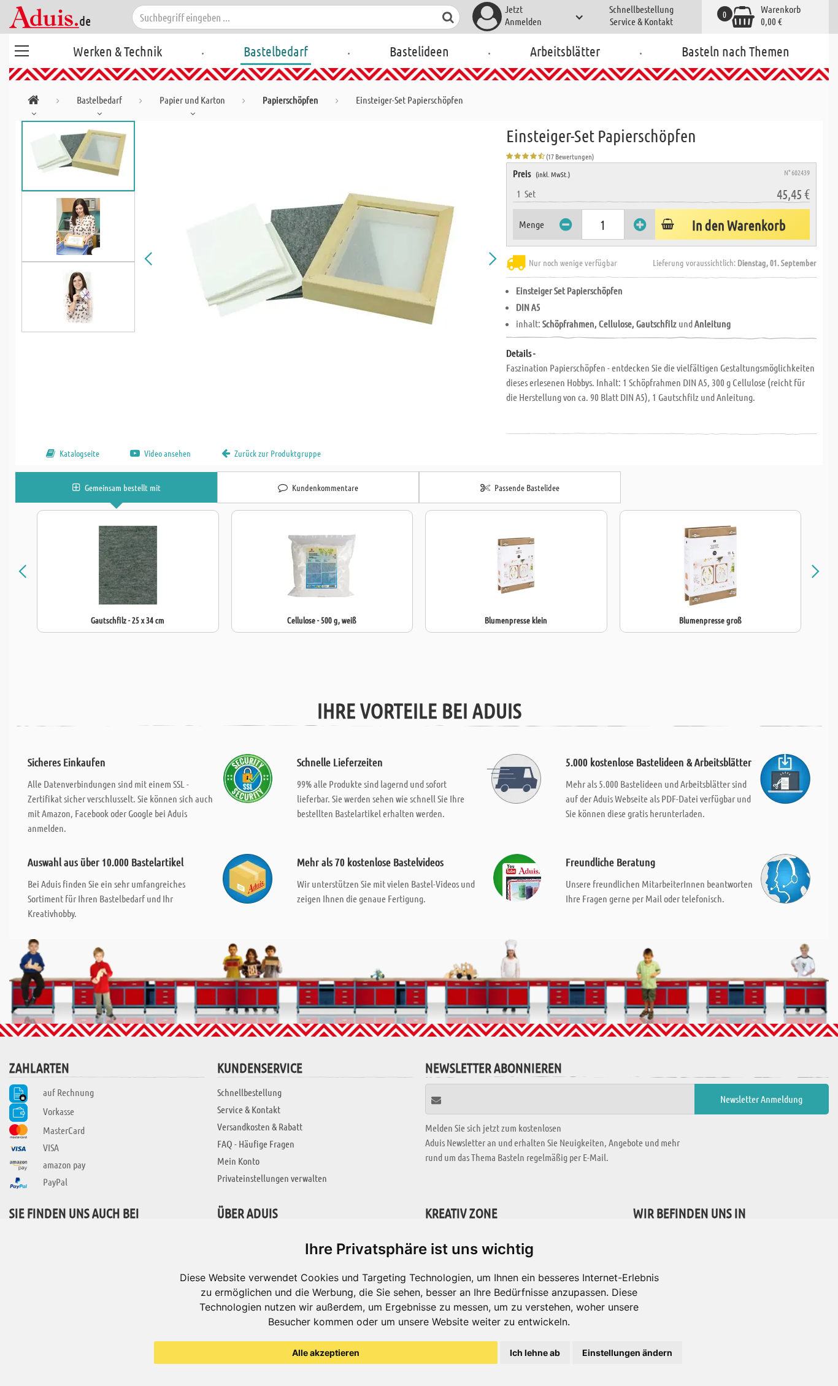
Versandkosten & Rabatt (259, 1126)
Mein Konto (238, 1161)
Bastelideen (419, 51)
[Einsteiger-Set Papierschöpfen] (320, 259)
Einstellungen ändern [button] (627, 1352)
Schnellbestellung (641, 9)
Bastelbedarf (276, 51)
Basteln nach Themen (736, 51)
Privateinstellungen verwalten (272, 1178)
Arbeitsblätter (565, 51)
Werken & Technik (117, 51)
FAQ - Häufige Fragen (255, 1143)
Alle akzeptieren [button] (325, 1352)
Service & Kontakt (641, 21)
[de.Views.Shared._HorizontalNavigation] (33, 102)
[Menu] (21, 49)
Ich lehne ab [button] (535, 1352)
